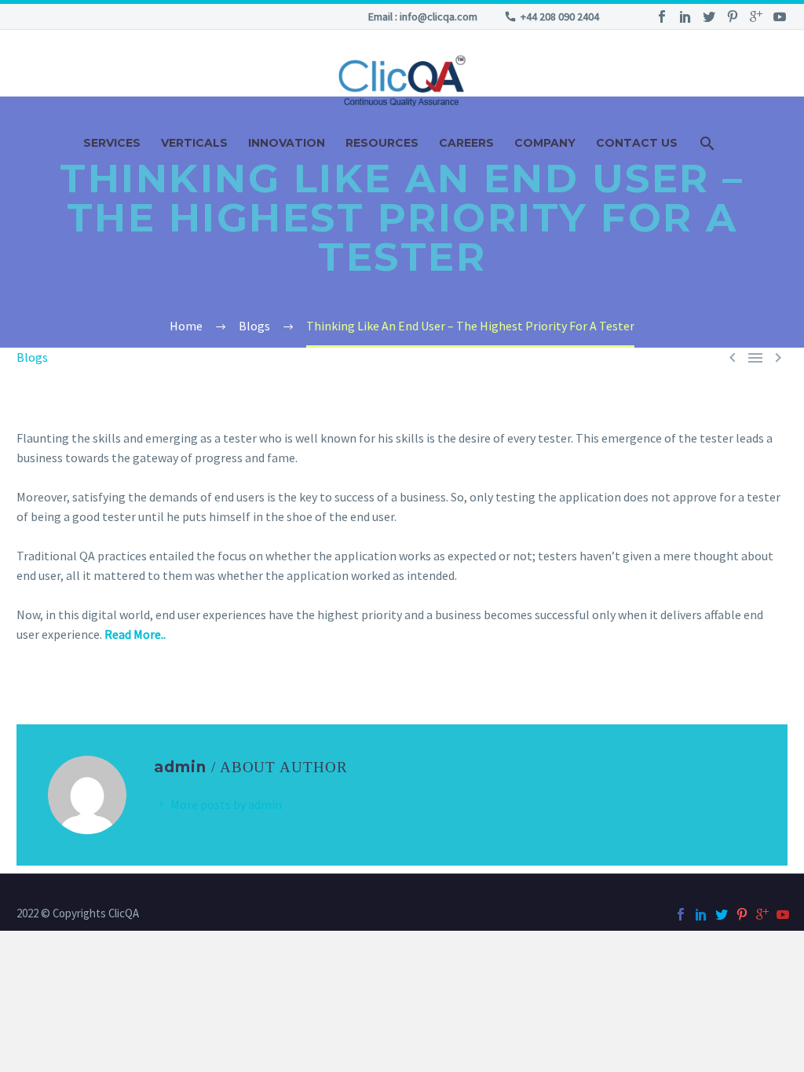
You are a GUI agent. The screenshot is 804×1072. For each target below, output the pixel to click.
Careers (466, 143)
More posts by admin (226, 804)
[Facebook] (662, 16)
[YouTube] (779, 16)
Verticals (194, 143)
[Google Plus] (756, 16)
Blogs (32, 357)
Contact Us (637, 143)
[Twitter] (709, 16)
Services (112, 143)
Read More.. (135, 634)
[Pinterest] (732, 16)
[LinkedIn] (685, 16)
